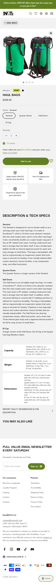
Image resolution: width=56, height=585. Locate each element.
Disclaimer (35, 483)
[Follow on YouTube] (18, 549)
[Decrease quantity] (6, 135)
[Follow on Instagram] (11, 549)
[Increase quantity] (16, 135)
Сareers (6, 502)
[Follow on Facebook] (4, 549)
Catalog (6, 492)
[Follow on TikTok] (25, 549)
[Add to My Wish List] (51, 161)
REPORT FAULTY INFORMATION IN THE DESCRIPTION (21, 411)
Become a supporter (11, 483)
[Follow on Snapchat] (32, 549)
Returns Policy (37, 497)
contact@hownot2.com (12, 520)
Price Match (36, 506)
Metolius (6, 90)
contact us (47, 537)
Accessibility (36, 488)
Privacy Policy (37, 502)
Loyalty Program (10, 488)
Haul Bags (12, 23)
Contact (6, 497)
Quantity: (6, 130)
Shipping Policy (37, 492)
